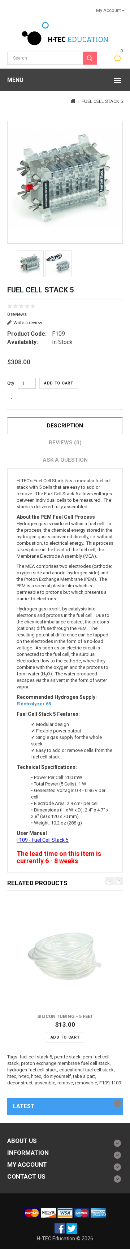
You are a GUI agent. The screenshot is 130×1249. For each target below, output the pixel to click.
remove (65, 1082)
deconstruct (19, 1082)
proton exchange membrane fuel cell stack (65, 1063)
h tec (36, 1076)
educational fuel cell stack (86, 1069)
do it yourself (57, 1076)
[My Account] (123, 10)
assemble (45, 1082)
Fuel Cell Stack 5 (102, 101)
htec (11, 1076)
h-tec (23, 1076)
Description (65, 425)
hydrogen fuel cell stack (32, 1069)
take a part (84, 1076)
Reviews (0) (65, 442)
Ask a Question (65, 460)
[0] (118, 58)
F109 (104, 1082)
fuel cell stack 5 (36, 1056)
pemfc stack (67, 1056)
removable (86, 1082)
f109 (116, 1082)
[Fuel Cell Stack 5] (65, 178)
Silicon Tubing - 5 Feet (65, 1016)
